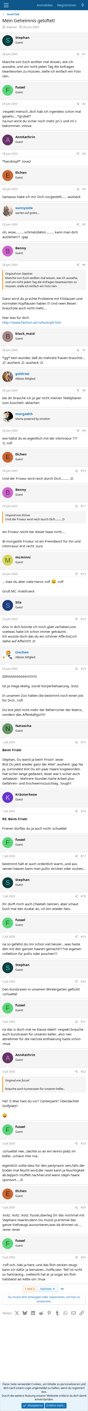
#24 (83, 1207)
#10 (83, 471)
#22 (83, 1072)
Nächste (46, 1289)
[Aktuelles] (82, 5)
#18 (83, 896)
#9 (84, 431)
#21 (83, 1022)
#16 (83, 811)
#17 (83, 856)
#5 (84, 224)
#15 (83, 742)
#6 (84, 265)
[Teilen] (78, 54)
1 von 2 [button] (30, 1289)
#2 (84, 104)
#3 (84, 154)
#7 (84, 350)
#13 (83, 619)
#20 (83, 981)
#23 (83, 1143)
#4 (84, 189)
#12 (83, 574)
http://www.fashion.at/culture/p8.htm (31, 322)
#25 (83, 1257)
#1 (84, 54)
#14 (83, 669)
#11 (83, 506)
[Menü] (6, 5)
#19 (83, 937)
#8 (84, 390)
